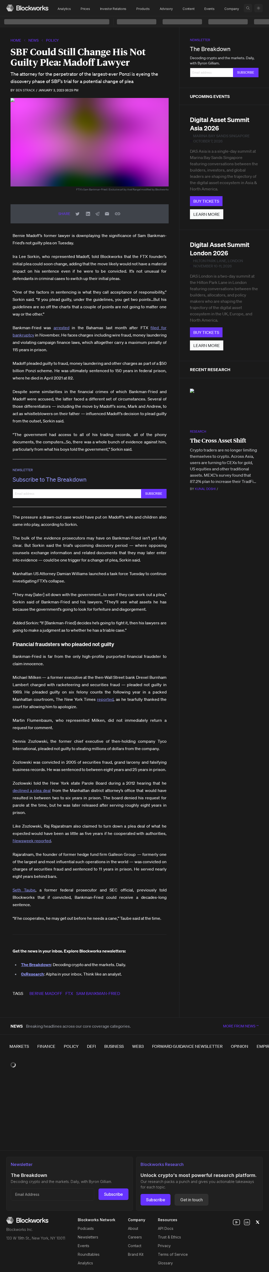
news (33, 40)
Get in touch (191, 1199)
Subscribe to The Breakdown (49, 479)
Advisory (166, 9)
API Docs (165, 1228)
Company (231, 9)
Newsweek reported (32, 840)
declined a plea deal (32, 790)
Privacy (164, 1245)
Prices (85, 9)
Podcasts (86, 1228)
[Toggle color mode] (258, 8)
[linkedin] (247, 1222)
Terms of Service (173, 1254)
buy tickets (206, 201)
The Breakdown (210, 48)
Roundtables (89, 1254)
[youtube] (236, 1222)
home (16, 40)
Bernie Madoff (45, 993)
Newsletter (23, 470)
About (133, 1228)
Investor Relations (113, 9)
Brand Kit (135, 1254)
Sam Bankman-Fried (98, 993)
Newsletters (88, 1237)
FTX (69, 993)
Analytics (64, 9)
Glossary (165, 1263)
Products (143, 9)
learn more (206, 214)
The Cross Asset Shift (218, 440)
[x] (257, 1222)
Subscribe (113, 1194)
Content (188, 9)
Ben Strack (25, 90)
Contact (134, 1245)
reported (105, 699)
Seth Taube (24, 890)
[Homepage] (27, 8)
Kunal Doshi (205, 489)
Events (209, 9)
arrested (61, 327)
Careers (135, 1237)
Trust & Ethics (169, 1237)
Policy (52, 40)
